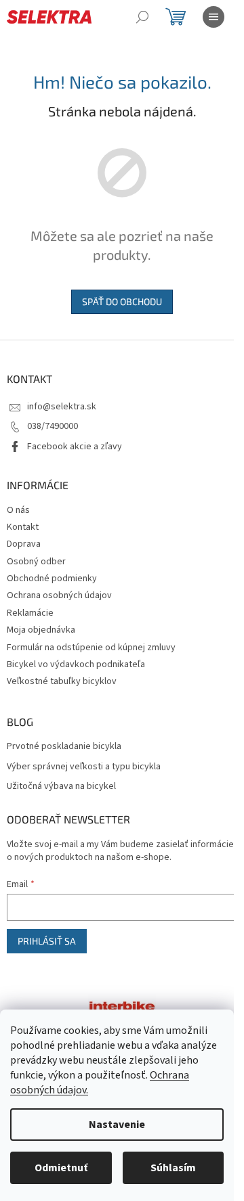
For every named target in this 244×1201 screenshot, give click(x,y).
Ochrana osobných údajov (59, 595)
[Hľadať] (142, 16)
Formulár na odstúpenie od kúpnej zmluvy (91, 647)
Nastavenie (117, 1124)
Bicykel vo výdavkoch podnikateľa (76, 664)
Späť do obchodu (122, 301)
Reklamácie (30, 613)
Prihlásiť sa (47, 941)
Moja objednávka (41, 630)
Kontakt (23, 527)
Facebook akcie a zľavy (74, 446)
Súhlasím (173, 1167)
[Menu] (213, 16)
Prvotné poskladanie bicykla (64, 746)
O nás (18, 510)
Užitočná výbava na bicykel (61, 786)
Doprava (24, 544)
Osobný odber (36, 561)
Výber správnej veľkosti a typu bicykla (84, 767)
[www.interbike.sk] (122, 1005)
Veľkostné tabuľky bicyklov (62, 681)
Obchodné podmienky (52, 578)
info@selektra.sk (61, 406)
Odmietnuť (61, 1167)
